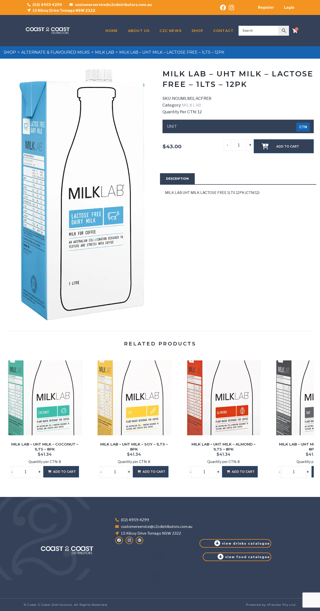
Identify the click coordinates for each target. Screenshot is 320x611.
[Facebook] (119, 540)
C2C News (171, 30)
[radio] (303, 127)
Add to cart (287, 146)
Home (112, 30)
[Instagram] (129, 540)
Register (266, 7)
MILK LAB (104, 52)
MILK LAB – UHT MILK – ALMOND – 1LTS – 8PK (224, 447)
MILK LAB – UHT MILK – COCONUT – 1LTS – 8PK (44, 447)
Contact (223, 30)
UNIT (172, 127)
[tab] (177, 178)
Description (177, 178)
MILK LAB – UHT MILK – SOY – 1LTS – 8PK (134, 447)
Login (289, 7)
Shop (197, 30)
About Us (139, 30)
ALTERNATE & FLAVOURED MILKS (55, 52)
